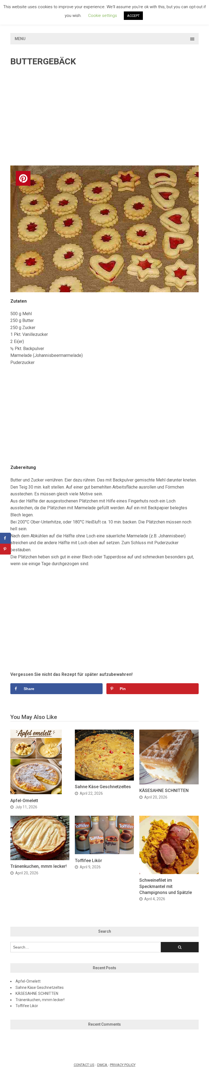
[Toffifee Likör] (104, 852)
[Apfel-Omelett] (36, 792)
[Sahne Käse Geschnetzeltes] (104, 779)
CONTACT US (84, 1065)
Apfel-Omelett (24, 800)
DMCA (102, 1065)
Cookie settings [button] (102, 15)
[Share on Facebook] (5, 538)
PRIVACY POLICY (123, 1065)
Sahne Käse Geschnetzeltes (103, 786)
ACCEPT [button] (133, 16)
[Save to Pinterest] (5, 549)
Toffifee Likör (88, 860)
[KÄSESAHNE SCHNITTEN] (168, 782)
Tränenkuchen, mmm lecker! (38, 866)
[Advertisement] (105, 116)
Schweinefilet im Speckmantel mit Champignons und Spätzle (165, 886)
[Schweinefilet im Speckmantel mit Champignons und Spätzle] (168, 872)
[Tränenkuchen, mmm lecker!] (39, 858)
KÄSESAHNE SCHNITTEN (164, 790)
